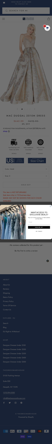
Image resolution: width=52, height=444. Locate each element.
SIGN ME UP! (39, 227)
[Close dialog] (50, 206)
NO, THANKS (39, 231)
